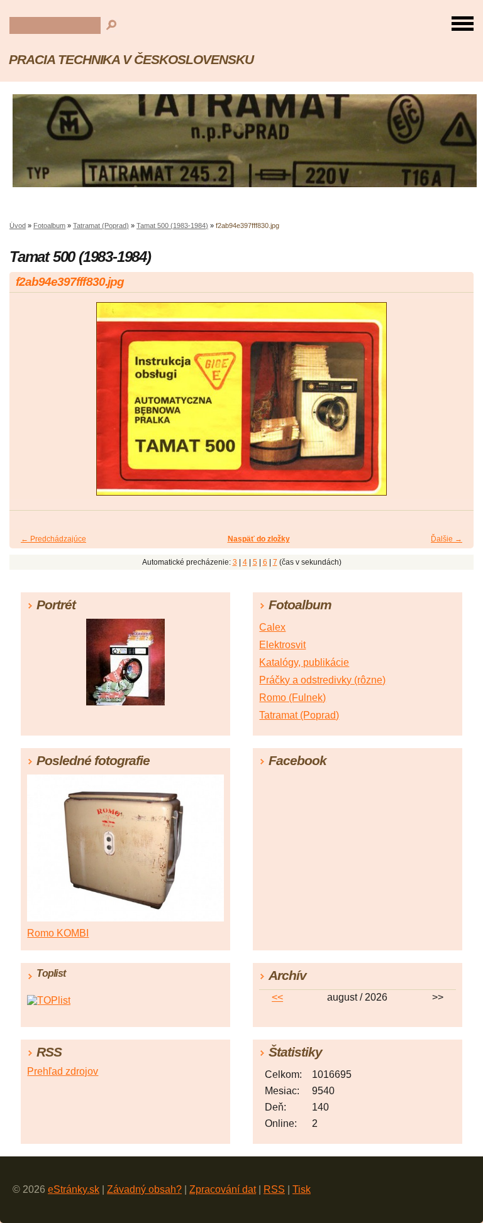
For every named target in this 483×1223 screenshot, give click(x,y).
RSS (274, 1189)
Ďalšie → (446, 539)
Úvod (17, 225)
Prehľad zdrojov (62, 1071)
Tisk (301, 1189)
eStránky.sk (73, 1189)
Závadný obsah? (144, 1189)
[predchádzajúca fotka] (30, 404)
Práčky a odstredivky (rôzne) (322, 680)
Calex (272, 627)
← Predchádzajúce (53, 539)
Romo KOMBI (58, 933)
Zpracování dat (222, 1189)
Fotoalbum (49, 225)
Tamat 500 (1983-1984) (172, 225)
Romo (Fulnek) (292, 697)
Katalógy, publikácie (304, 662)
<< (277, 997)
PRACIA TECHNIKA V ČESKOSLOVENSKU (131, 59)
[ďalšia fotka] (453, 404)
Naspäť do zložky (259, 539)
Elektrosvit (282, 644)
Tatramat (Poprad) (101, 225)
